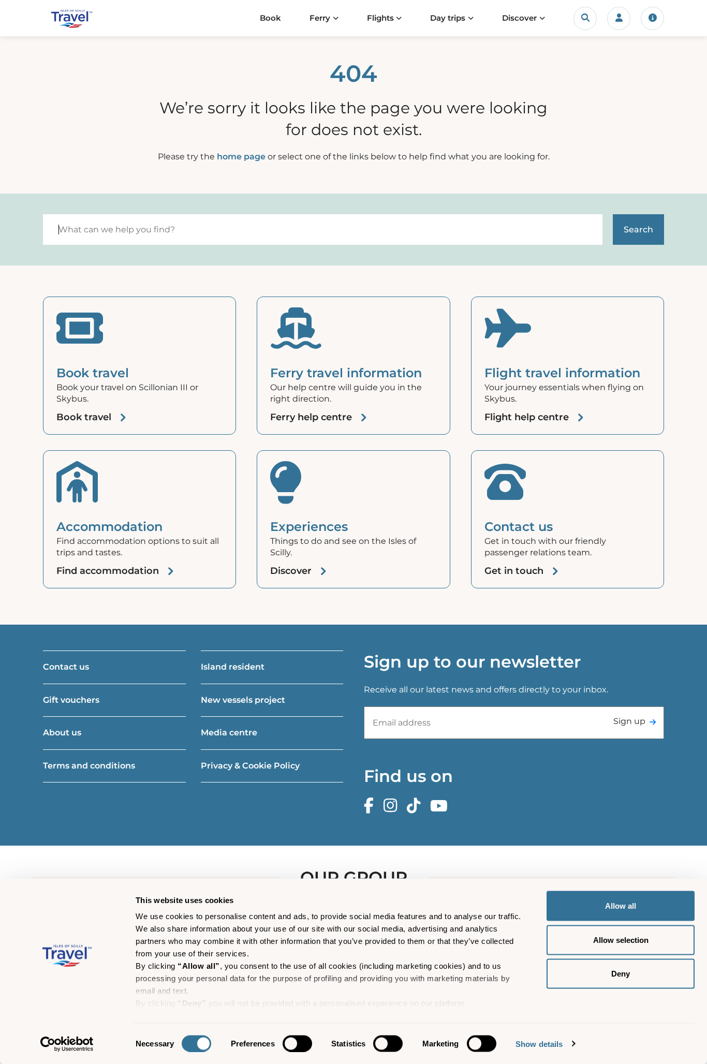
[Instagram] (393, 806)
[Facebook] (371, 806)
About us (62, 732)
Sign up (629, 721)
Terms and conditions (89, 766)
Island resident (232, 667)
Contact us (66, 667)
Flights (380, 18)
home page (241, 156)
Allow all (620, 906)
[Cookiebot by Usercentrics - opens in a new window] (67, 1044)
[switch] (297, 1043)
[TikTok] (416, 806)
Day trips (447, 18)
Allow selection (621, 939)
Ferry (320, 18)
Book (270, 18)
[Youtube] (441, 806)
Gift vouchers (71, 700)
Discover (519, 18)
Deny (620, 973)
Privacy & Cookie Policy (250, 766)
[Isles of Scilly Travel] (86, 18)
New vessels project (243, 700)
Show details (539, 1043)
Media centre (229, 732)
